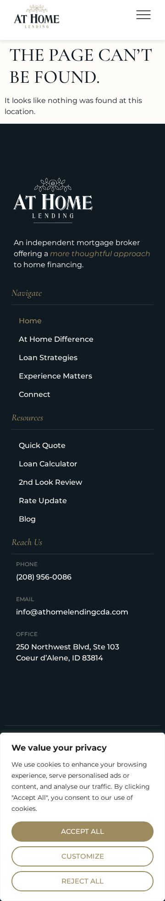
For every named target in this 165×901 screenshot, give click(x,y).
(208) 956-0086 (44, 577)
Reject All (82, 881)
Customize (82, 856)
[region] (82, 817)
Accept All (82, 831)
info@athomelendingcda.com (72, 612)
